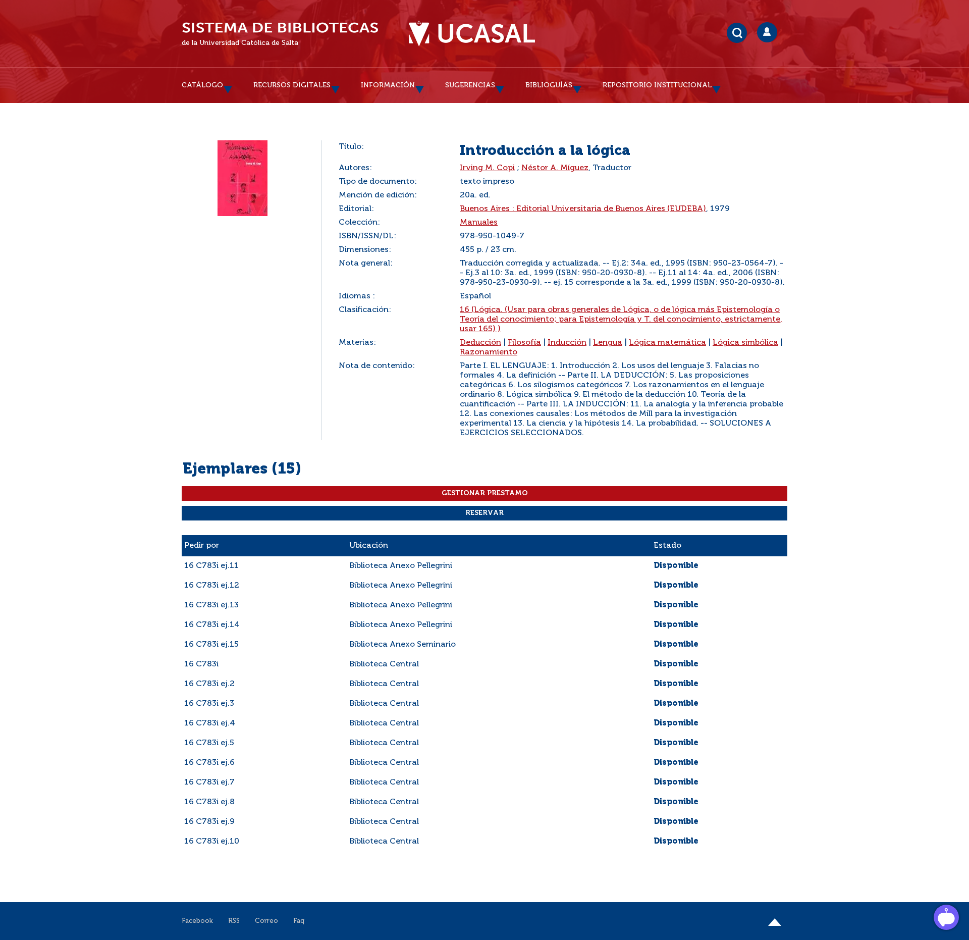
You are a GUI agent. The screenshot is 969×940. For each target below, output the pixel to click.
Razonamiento (488, 352)
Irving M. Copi (487, 168)
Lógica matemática (667, 343)
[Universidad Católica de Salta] (472, 34)
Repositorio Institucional (657, 85)
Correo (266, 921)
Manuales (479, 223)
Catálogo (202, 85)
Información (388, 85)
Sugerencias (470, 85)
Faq (298, 921)
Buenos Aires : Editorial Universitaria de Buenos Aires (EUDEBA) (583, 209)
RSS (234, 921)
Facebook (197, 921)
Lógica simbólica (745, 343)
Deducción (480, 343)
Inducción (567, 343)
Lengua (607, 343)
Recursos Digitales (292, 85)
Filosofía (524, 343)
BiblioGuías (548, 85)
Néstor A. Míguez (554, 168)
